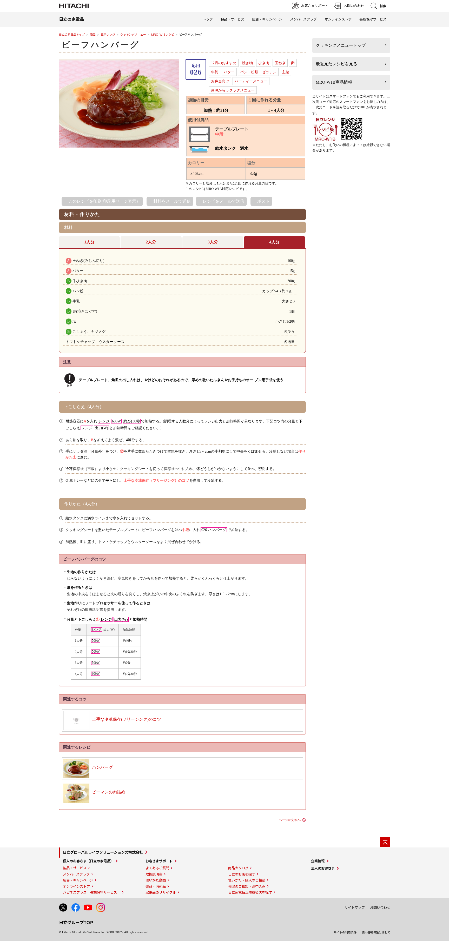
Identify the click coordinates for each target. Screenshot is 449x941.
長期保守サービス (372, 19)
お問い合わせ (380, 907)
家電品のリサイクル (161, 892)
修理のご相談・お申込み (246, 886)
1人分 (89, 242)
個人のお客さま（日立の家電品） (88, 861)
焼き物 (247, 63)
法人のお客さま (323, 868)
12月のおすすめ (223, 63)
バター (229, 72)
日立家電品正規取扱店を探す (250, 892)
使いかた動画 (156, 880)
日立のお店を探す (241, 874)
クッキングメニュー (133, 34)
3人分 (213, 242)
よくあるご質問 (157, 868)
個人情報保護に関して (376, 932)
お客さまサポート (159, 861)
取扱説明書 (154, 874)
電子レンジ (108, 34)
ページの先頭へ (290, 820)
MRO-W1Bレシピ (162, 34)
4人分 (274, 242)
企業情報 (318, 861)
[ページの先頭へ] (385, 842)
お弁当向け (220, 81)
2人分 (151, 242)
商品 (93, 34)
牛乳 (214, 72)
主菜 (285, 72)
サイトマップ (355, 907)
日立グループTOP (76, 922)
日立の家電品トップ (72, 34)
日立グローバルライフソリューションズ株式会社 (103, 852)
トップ (208, 19)
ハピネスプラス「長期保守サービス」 (91, 892)
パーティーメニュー (251, 81)
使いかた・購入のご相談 (246, 880)
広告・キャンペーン (78, 880)
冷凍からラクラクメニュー (233, 90)
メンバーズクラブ (303, 19)
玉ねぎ (280, 63)
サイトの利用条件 (345, 932)
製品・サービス (75, 868)
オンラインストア (338, 19)
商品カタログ (238, 868)
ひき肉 (263, 63)
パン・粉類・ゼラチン (258, 72)
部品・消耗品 (156, 886)
